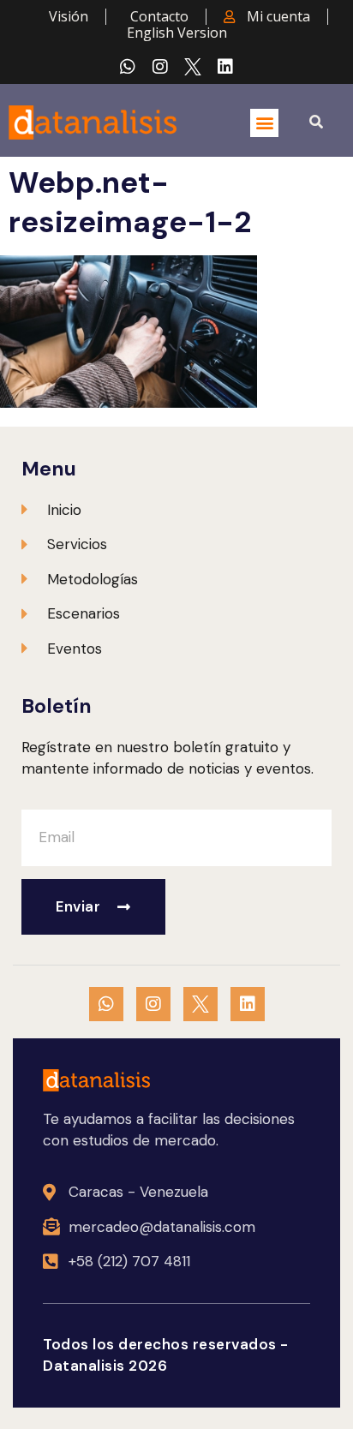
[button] (264, 123)
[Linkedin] (225, 66)
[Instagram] (160, 66)
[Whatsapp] (127, 66)
